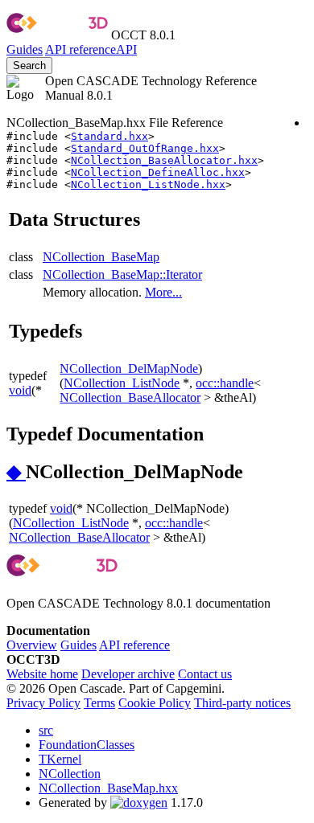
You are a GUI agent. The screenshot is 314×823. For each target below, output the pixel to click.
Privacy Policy (43, 703)
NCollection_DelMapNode (129, 368)
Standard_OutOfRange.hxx (145, 148)
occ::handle (225, 383)
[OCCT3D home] (57, 35)
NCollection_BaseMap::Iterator (122, 274)
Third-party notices (242, 703)
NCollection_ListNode (122, 383)
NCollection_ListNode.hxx (148, 184)
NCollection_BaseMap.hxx (108, 788)
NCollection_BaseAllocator (130, 397)
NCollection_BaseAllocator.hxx (164, 160)
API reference (134, 645)
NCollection (70, 773)
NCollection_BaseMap (101, 257)
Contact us (205, 674)
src (46, 730)
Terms (99, 703)
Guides (24, 49)
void (20, 390)
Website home (42, 674)
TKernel (60, 759)
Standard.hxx (109, 136)
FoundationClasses (86, 744)
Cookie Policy (154, 703)
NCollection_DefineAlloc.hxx (158, 172)
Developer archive (128, 674)
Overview (31, 645)
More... (163, 292)
